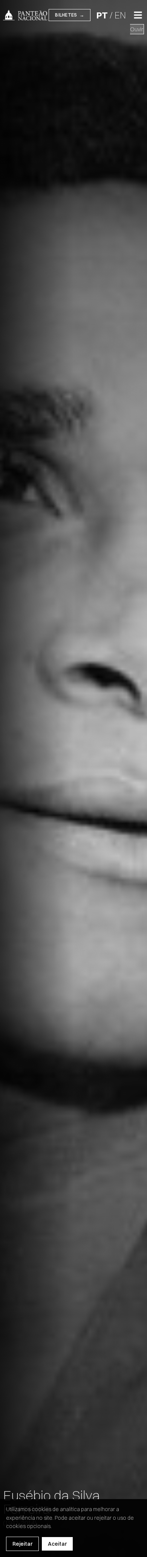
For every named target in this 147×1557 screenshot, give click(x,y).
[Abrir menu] (138, 15)
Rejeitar (22, 1543)
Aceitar (57, 1543)
